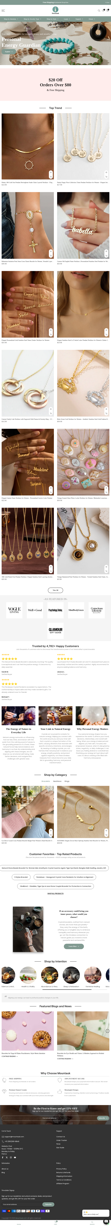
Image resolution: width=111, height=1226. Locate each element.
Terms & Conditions (63, 1180)
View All (55, 590)
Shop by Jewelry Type (31, 19)
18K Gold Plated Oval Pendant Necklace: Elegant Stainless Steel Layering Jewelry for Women (31, 577)
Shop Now (65, 2)
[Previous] (3, 1031)
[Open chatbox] (106, 1221)
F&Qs (58, 1144)
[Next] (107, 1031)
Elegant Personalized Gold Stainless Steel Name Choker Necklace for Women (25, 340)
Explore (7, 51)
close (4, 2)
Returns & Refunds (63, 1173)
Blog (3, 1173)
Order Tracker (61, 1140)
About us (5, 1169)
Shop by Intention (10, 19)
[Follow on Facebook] (3, 1157)
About (91, 19)
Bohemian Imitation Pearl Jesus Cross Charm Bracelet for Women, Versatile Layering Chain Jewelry (32, 261)
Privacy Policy (61, 1169)
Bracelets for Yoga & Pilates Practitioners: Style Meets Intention (23, 1053)
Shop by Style (51, 19)
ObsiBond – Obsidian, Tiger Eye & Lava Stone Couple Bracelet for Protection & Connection (55, 886)
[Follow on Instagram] (11, 1157)
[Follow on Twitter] (7, 1157)
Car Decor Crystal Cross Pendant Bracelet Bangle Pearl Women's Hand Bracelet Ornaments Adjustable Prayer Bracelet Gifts (40, 841)
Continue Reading (9, 1056)
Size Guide (60, 1148)
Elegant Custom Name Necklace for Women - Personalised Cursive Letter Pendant (27, 498)
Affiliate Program (62, 1184)
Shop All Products (55, 893)
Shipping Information (64, 1176)
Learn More (73, 946)
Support (78, 19)
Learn (66, 19)
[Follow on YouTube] (15, 1157)
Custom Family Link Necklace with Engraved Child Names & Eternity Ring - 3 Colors (28, 419)
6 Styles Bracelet (21, 877)
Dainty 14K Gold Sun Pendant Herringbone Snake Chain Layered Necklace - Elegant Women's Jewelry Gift (35, 182)
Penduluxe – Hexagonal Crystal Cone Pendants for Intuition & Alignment (64, 877)
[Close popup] (107, 1211)
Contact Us (60, 1137)
